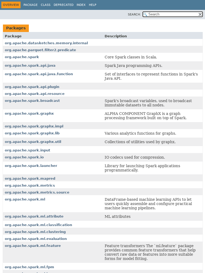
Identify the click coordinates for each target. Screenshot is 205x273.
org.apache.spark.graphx (29, 113)
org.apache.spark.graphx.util (33, 142)
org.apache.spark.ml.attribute (34, 216)
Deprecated (63, 5)
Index (81, 5)
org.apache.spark (22, 57)
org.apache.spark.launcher (31, 166)
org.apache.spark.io (24, 157)
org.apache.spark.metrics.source (37, 192)
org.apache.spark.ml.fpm (29, 267)
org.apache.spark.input (27, 150)
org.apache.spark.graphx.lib (32, 133)
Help (92, 5)
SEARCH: (134, 14)
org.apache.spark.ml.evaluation (36, 239)
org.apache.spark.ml (25, 199)
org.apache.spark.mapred (30, 178)
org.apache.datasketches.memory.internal (46, 43)
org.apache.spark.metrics (30, 185)
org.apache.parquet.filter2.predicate (40, 50)
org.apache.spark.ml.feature (33, 246)
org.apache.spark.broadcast (32, 101)
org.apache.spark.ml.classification (38, 225)
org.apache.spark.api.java (30, 65)
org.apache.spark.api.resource (35, 94)
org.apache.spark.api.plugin (32, 87)
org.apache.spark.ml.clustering (35, 232)
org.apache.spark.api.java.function (39, 74)
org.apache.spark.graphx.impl (34, 126)
